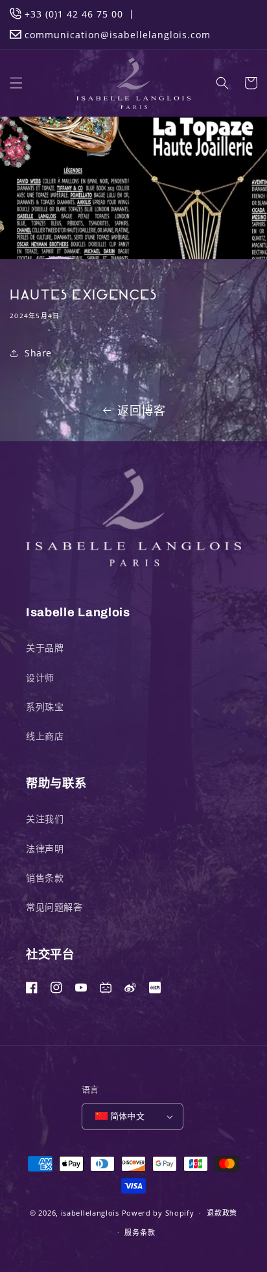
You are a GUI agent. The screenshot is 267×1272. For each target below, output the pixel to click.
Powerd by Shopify (158, 1213)
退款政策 (222, 1213)
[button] (16, 83)
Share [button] (38, 353)
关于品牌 (45, 648)
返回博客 (141, 410)
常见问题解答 (54, 907)
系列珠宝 (45, 706)
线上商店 (45, 736)
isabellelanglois (90, 1213)
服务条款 (139, 1232)
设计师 (40, 677)
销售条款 (45, 878)
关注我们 (45, 819)
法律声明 (45, 848)
